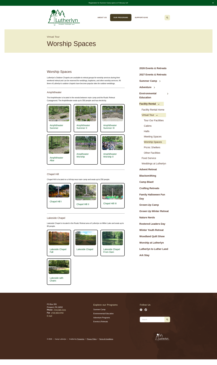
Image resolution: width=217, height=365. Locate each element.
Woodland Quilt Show (152, 236)
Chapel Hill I (56, 201)
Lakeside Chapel (85, 249)
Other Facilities (152, 152)
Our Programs (120, 17)
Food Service (149, 158)
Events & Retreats (100, 322)
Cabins (148, 125)
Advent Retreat (148, 169)
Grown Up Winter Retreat (154, 211)
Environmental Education (147, 95)
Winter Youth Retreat (151, 230)
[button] (213, 3)
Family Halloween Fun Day (152, 196)
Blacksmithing (147, 175)
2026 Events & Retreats (152, 68)
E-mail (49, 316)
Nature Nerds (147, 217)
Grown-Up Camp (149, 204)
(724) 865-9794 (57, 313)
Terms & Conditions (106, 339)
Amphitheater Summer (56, 126)
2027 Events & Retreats (152, 74)
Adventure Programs (101, 318)
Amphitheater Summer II (83, 126)
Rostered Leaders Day (152, 223)
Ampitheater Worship (83, 155)
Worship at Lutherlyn (151, 242)
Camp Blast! (146, 182)
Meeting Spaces (153, 136)
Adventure (145, 87)
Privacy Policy (92, 339)
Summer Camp (148, 80)
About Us (102, 17)
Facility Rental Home (153, 109)
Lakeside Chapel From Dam (111, 250)
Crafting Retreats (149, 188)
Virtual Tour (148, 115)
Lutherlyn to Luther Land (153, 249)
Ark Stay (144, 255)
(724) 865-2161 (60, 310)
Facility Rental (147, 103)
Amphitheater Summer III (110, 126)
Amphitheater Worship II (110, 155)
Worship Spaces (153, 142)
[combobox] (170, 18)
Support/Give (141, 17)
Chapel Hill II (83, 204)
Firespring (80, 339)
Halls (146, 131)
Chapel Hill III (110, 203)
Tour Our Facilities (154, 120)
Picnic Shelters (152, 147)
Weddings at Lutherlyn (154, 163)
